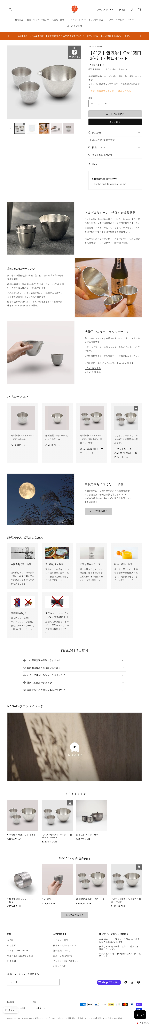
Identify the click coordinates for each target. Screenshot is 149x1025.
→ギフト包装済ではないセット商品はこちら (109, 91)
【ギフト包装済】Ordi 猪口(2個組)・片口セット (125, 453)
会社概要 (11, 945)
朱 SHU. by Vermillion (23, 1018)
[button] (10, 9)
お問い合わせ (59, 966)
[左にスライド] (10, 128)
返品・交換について (62, 955)
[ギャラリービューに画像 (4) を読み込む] (56, 128)
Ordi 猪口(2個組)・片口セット (91, 450)
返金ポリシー (40, 1018)
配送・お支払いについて (65, 945)
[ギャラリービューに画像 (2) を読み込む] (32, 128)
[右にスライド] (78, 128)
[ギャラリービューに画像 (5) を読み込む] (68, 128)
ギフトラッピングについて (66, 961)
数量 (90, 98)
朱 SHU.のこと (14, 940)
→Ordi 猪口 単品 (93, 368)
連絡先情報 (118, 1018)
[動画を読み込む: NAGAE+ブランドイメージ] (74, 747)
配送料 (95, 69)
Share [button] (94, 164)
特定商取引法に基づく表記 (20, 955)
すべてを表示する (74, 915)
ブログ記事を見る (98, 511)
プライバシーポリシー (18, 950)
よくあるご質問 (60, 940)
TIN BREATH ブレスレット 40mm (20, 900)
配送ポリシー (83, 1018)
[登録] (56, 982)
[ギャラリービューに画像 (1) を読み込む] (19, 128)
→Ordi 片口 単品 (93, 372)
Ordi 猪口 (16, 445)
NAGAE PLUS (95, 46)
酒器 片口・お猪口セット (88, 834)
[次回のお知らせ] (141, 36)
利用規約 (11, 961)
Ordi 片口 (50, 445)
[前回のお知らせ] (8, 36)
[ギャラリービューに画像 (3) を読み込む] (44, 128)
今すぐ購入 (115, 122)
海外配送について (61, 950)
